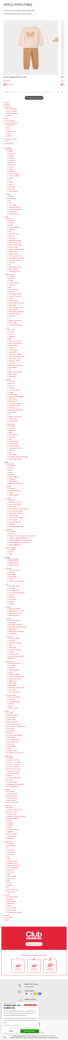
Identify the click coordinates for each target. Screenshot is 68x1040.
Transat (8, 881)
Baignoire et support (12, 715)
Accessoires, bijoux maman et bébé (18, 457)
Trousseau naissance (13, 227)
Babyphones (11, 622)
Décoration (11, 189)
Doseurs (10, 472)
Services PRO (8, 917)
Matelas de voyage (13, 615)
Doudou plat (10, 872)
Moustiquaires (12, 633)
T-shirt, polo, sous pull (14, 242)
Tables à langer (12, 577)
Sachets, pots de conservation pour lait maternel (21, 536)
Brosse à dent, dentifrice (13, 739)
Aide (6, 141)
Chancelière (10, 825)
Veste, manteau (12, 454)
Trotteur (9, 883)
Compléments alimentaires (15, 526)
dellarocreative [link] (54, 1037)
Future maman (12, 205)
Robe (9, 339)
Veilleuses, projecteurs (14, 701)
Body (9, 231)
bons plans (8, 148)
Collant (10, 452)
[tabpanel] (31, 55)
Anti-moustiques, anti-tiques (14, 912)
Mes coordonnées (12, 109)
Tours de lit (11, 652)
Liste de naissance (10, 121)
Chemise (10, 298)
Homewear (11, 437)
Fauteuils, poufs (12, 681)
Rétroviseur (10, 780)
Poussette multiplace (12, 818)
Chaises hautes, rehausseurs (15, 513)
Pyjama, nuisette (12, 435)
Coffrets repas (12, 506)
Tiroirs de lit (11, 597)
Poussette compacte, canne (14, 809)
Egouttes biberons (13, 477)
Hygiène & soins (11, 131)
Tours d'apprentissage (14, 522)
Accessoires (11, 262)
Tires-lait (10, 533)
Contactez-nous (9, 143)
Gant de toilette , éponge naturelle (16, 726)
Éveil (8, 127)
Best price (11, 223)
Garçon (10, 203)
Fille (9, 200)
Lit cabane (11, 604)
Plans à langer (12, 574)
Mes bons (9, 115)
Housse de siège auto (13, 786)
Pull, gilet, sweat (12, 247)
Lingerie (10, 432)
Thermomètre (10, 728)
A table (10, 169)
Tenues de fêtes (12, 323)
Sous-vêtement (12, 367)
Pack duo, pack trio (12, 812)
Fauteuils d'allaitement (14, 544)
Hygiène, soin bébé (12, 722)
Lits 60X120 (11, 588)
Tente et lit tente (11, 800)
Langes (10, 554)
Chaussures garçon (13, 214)
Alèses (10, 645)
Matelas (10, 182)
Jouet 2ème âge (11, 845)
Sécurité (10, 162)
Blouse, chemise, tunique (15, 245)
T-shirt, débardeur (13, 441)
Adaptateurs (10, 832)
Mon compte (8, 107)
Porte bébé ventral (12, 796)
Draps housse (12, 647)
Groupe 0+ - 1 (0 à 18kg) (14, 762)
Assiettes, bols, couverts (15, 502)
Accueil (7, 102)
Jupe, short (11, 347)
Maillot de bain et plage (15, 267)
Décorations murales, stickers (16, 676)
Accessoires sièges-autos (14, 777)
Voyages (10, 156)
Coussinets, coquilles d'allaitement (17, 538)
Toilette (10, 151)
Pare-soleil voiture (12, 782)
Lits (9, 180)
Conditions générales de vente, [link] (18, 1037)
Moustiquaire (10, 838)
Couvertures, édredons (14, 649)
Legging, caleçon (13, 253)
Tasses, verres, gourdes (14, 504)
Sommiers (11, 595)
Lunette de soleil (11, 908)
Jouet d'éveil (10, 850)
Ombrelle (9, 827)
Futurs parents (11, 125)
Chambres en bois (13, 561)
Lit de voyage (10, 791)
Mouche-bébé (11, 731)
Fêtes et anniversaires (13, 867)
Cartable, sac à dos (12, 863)
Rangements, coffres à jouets (16, 687)
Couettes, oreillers (13, 654)
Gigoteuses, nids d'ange (15, 643)
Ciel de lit (11, 668)
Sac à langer (10, 823)
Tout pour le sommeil (14, 570)
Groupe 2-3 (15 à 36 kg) (13, 771)
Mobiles (10, 672)
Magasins (7, 105)
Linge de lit (11, 187)
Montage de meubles (11, 139)
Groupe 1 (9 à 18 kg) (12, 766)
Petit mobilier (12, 690)
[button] (5, 1037)
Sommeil (9, 136)
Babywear (11, 658)
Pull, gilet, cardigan (13, 446)
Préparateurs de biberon (15, 483)
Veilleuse (9, 905)
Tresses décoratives (13, 670)
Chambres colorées (13, 565)
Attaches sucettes (13, 495)
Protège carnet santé (12, 742)
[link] (30, 82)
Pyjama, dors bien (13, 234)
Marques (7, 915)
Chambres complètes (14, 176)
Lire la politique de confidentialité (11, 1025)
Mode (8, 194)
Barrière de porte (11, 901)
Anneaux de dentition (14, 490)
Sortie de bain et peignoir (14, 724)
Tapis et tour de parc (12, 889)
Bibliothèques (12, 685)
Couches (9, 748)
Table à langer (10, 744)
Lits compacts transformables (16, 593)
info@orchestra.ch (50, 1036)
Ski (9, 265)
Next (61, 92)
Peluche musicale (11, 876)
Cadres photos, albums (14, 679)
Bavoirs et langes (13, 173)
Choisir (11, 1031)
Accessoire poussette (13, 829)
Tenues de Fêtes (12, 269)
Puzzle (8, 859)
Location (7, 920)
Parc (8, 887)
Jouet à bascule (11, 852)
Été (7, 848)
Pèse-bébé (10, 733)
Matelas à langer (11, 746)
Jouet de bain (10, 854)
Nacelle (9, 820)
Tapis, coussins (12, 683)
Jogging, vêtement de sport (16, 249)
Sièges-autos (11, 153)
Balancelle (9, 885)
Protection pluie (11, 836)
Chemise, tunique (13, 443)
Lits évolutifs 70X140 (14, 590)
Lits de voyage (12, 599)
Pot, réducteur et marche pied (15, 753)
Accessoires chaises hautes (15, 517)
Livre (8, 856)
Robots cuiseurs (12, 520)
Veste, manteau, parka (14, 358)
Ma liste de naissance (12, 113)
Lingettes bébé (11, 737)
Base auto (9, 775)
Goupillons (11, 474)
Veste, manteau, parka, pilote (16, 258)
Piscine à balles (11, 892)
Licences (10, 281)
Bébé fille (11, 196)
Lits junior (11, 601)
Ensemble (11, 238)
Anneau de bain (11, 719)
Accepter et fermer (29, 1031)
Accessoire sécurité (12, 897)
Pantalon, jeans (12, 251)
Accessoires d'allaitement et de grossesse (20, 540)
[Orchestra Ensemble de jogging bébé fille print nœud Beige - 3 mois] (30, 47)
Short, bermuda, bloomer (15, 256)
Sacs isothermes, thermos (15, 511)
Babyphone (10, 899)
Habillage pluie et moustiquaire (15, 784)
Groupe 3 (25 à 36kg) (13, 773)
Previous (57, 92)
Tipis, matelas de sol (14, 692)
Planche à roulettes (12, 834)
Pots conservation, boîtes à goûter (18, 509)
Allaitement (11, 171)
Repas (8, 133)
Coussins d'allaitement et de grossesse (19, 542)
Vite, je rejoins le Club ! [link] (34, 944)
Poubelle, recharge (12, 750)
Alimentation (11, 524)
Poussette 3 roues (12, 814)
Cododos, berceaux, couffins (16, 581)
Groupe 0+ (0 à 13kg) (13, 760)
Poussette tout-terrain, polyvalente (16, 816)
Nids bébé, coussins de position (17, 627)
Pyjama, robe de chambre (15, 365)
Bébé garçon (12, 198)
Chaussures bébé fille (14, 207)
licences (10, 225)
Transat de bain (11, 717)
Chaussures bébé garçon (15, 209)
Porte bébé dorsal (12, 798)
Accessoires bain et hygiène (14, 735)
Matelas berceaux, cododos (16, 611)
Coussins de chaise (13, 515)
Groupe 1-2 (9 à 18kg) (13, 764)
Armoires (11, 579)
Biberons (10, 468)
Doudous (10, 703)
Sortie (8, 129)
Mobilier (10, 178)
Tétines (10, 470)
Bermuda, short (12, 401)
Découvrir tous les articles (34, 98)
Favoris (7, 118)
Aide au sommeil (13, 191)
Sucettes (10, 167)
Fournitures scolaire (12, 861)
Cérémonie (11, 229)
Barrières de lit (12, 629)
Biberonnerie (12, 165)
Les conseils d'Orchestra (11, 123)
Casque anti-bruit (11, 910)
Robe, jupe (11, 236)
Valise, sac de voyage (12, 802)
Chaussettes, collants (14, 260)
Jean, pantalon (12, 352)
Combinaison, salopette (15, 240)
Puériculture (10, 149)
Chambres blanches (13, 563)
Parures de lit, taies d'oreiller (16, 656)
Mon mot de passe (12, 111)
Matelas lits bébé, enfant (15, 613)
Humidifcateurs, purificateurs (16, 631)
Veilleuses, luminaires (14, 674)
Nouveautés (11, 220)
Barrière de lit (10, 903)
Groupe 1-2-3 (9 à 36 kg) (14, 769)
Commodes (11, 572)
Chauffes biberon (13, 481)
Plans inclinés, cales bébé (15, 625)
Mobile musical (11, 878)
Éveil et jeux (11, 160)
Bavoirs (10, 552)
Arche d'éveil (10, 870)
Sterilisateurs (11, 479)
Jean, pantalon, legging (14, 448)
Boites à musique (13, 708)
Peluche (9, 874)
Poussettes (11, 158)
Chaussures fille (12, 211)
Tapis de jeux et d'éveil (13, 865)
